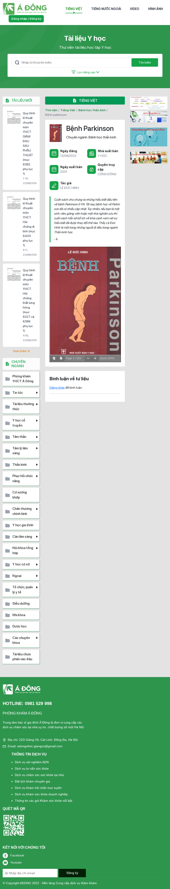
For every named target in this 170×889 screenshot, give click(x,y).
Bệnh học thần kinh (92, 110)
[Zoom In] (95, 358)
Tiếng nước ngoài (106, 9)
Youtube (16, 862)
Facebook (17, 855)
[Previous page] (54, 358)
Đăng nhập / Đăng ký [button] (26, 18)
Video (134, 9)
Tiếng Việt (73, 9)
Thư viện (51, 110)
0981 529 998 (38, 703)
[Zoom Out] (88, 358)
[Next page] (61, 358)
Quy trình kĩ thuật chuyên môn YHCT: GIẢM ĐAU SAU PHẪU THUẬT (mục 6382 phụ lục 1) (29, 143)
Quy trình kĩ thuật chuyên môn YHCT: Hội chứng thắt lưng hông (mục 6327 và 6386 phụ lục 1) (29, 300)
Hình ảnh (155, 9)
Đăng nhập (57, 387)
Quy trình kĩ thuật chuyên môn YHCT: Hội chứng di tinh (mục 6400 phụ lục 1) (29, 222)
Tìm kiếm (145, 62)
